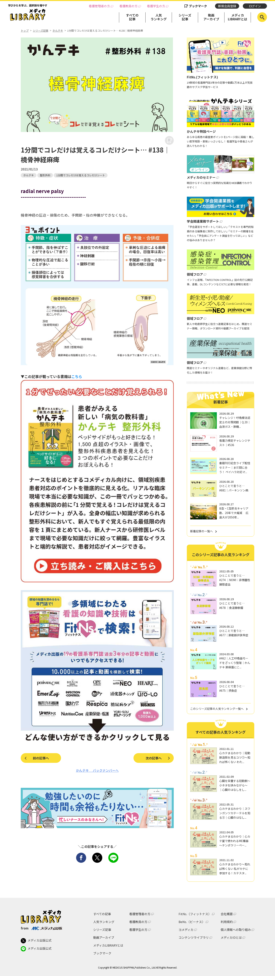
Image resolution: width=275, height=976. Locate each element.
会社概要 (227, 914)
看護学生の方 (156, 6)
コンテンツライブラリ (194, 937)
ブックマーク (198, 6)
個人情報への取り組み (236, 929)
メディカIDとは (231, 937)
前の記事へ (41, 758)
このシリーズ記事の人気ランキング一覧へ (217, 709)
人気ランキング (159, 17)
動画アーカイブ (211, 17)
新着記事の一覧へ (201, 531)
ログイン (255, 6)
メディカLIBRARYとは (237, 17)
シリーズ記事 (185, 17)
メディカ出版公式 (40, 940)
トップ (25, 30)
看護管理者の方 (99, 6)
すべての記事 (132, 17)
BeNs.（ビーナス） (192, 922)
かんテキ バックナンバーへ (97, 770)
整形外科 (45, 175)
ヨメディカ (186, 929)
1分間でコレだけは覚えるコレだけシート (80, 175)
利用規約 (227, 922)
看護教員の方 (128, 6)
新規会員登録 (227, 6)
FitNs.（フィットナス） (195, 914)
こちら (76, 376)
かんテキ (58, 30)
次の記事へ (154, 758)
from (25, 928)
